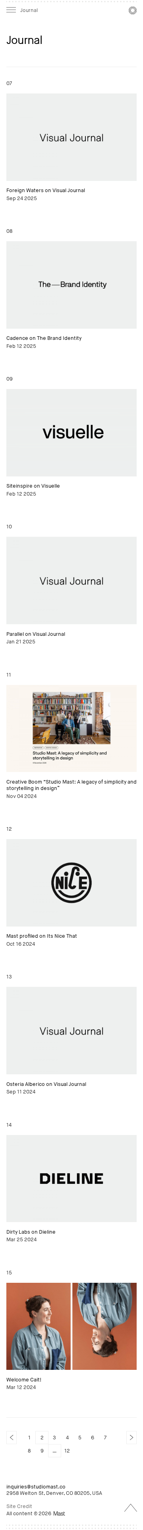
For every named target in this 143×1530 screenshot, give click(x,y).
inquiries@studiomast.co (36, 1487)
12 (67, 1451)
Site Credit (19, 1506)
